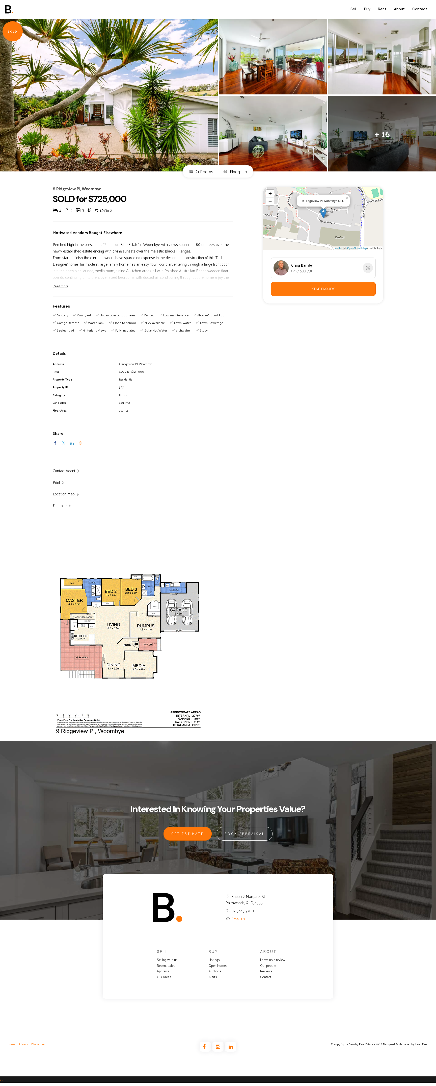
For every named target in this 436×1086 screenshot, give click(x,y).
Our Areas (164, 977)
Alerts (213, 977)
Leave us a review (272, 960)
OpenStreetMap (357, 248)
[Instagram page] (218, 1046)
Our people (268, 965)
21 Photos (204, 171)
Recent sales (166, 965)
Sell (353, 9)
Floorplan (238, 171)
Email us (238, 918)
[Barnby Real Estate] (24, 9)
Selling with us (167, 960)
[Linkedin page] (230, 1046)
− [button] (270, 201)
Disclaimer (38, 1044)
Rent (382, 9)
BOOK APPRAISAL (245, 834)
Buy (367, 9)
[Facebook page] (206, 1046)
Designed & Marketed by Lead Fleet (405, 1044)
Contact (419, 9)
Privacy (23, 1044)
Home (11, 1044)
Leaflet (338, 248)
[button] (59, 482)
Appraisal (163, 971)
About (399, 9)
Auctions (215, 971)
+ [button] (270, 193)
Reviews (266, 971)
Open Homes (218, 965)
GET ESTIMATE (187, 834)
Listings (214, 960)
